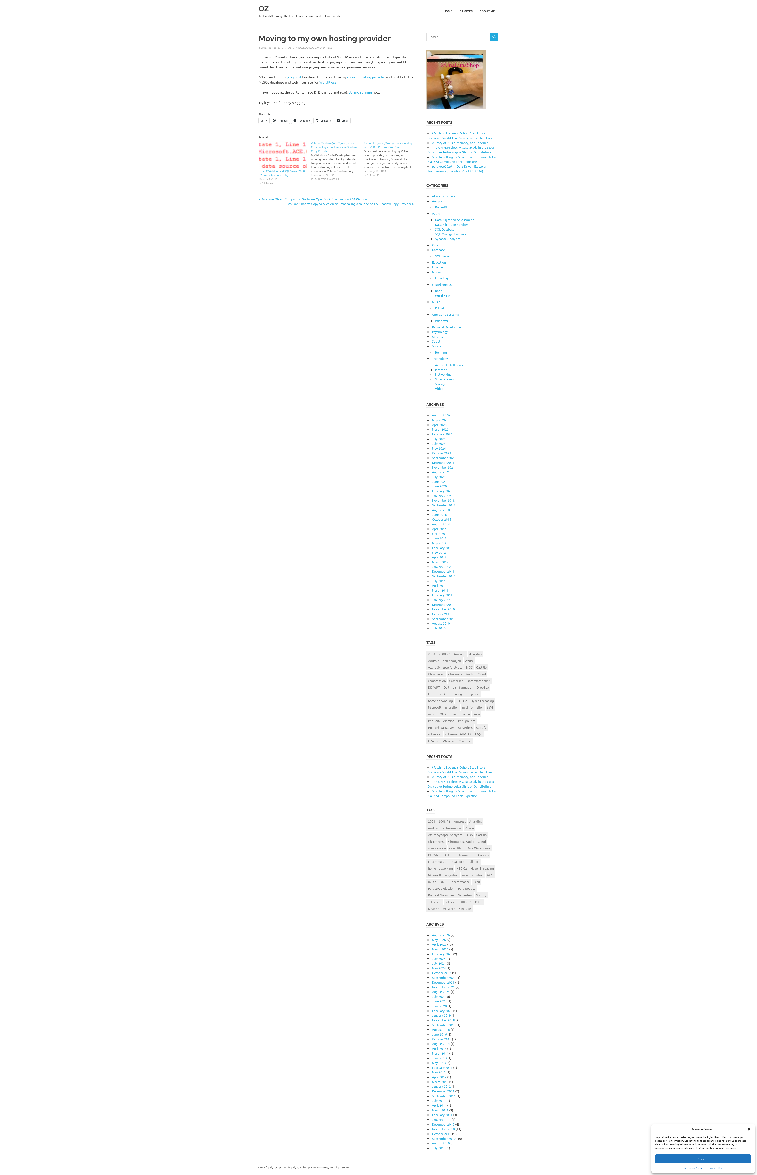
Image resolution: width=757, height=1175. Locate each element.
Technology (440, 358)
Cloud (482, 674)
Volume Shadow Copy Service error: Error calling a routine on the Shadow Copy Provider (349, 204)
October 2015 (441, 519)
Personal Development (448, 327)
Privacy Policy (714, 1168)
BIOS (469, 667)
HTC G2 (461, 701)
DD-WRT (434, 687)
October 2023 (441, 453)
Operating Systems (445, 314)
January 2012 (441, 566)
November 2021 (443, 467)
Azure (436, 213)
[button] (749, 1129)
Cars (435, 245)
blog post (294, 77)
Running (441, 352)
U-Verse (433, 741)
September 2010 (444, 619)
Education (439, 262)
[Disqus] (336, 267)
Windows (441, 321)
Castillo (481, 667)
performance (461, 714)
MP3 (490, 707)
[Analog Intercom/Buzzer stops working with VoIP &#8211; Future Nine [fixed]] (390, 159)
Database (438, 250)
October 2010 (441, 614)
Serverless (465, 727)
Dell (446, 687)
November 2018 (443, 500)
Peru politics (466, 721)
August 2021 (441, 472)
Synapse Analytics (447, 239)
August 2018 (441, 510)
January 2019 (441, 495)
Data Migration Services (451, 224)
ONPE (444, 714)
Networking (443, 374)
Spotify (481, 727)
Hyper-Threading (482, 701)
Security (437, 336)
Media (436, 272)
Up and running (360, 92)
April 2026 (439, 425)
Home (448, 11)
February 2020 (442, 491)
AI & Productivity (444, 196)
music (432, 714)
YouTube (465, 741)
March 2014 (440, 533)
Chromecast (436, 674)
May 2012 (439, 552)
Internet (441, 369)
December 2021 (443, 462)
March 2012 (440, 562)
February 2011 (442, 595)
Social (436, 341)
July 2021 (439, 477)
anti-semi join (452, 661)
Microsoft (434, 707)
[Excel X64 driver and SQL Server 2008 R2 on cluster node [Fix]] (283, 155)
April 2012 (439, 557)
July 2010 (439, 628)
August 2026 (441, 415)
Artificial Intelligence (449, 365)
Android (433, 661)
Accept (703, 1159)
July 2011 (439, 581)
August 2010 (441, 623)
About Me (487, 11)
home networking (440, 701)
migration (452, 707)
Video (439, 388)
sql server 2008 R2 (458, 734)
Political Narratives (441, 727)
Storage (440, 384)
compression (437, 681)
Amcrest (460, 654)
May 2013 (439, 543)
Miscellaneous (306, 47)
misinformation (473, 707)
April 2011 (439, 585)
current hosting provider (366, 77)
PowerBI (441, 207)
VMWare (449, 741)
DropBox (483, 687)
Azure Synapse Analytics (445, 667)
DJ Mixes (466, 11)
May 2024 (439, 448)
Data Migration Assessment (454, 220)
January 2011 (441, 600)
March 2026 (440, 429)
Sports (436, 346)
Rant (438, 291)
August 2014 (441, 524)
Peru (476, 714)
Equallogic (457, 694)
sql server (435, 734)
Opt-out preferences (694, 1168)
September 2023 (444, 458)
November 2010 (443, 609)
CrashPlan (456, 681)
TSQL (478, 734)
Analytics (438, 201)
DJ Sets (440, 308)
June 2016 (439, 514)
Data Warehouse (478, 681)
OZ (264, 8)
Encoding (441, 278)
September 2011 (444, 576)
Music (436, 302)
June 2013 (439, 538)
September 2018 (444, 505)
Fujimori (473, 694)
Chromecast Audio (461, 674)
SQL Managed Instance (451, 234)
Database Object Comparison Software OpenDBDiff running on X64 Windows (315, 199)
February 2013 (442, 548)
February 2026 (442, 434)
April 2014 (439, 529)
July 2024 (439, 443)
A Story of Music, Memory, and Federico (460, 143)
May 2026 (439, 420)
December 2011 (443, 571)
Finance (437, 267)
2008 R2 (444, 654)
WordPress (324, 47)
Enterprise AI (437, 694)
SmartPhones (444, 379)
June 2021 (439, 481)
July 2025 (439, 439)
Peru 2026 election (441, 721)
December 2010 (443, 604)
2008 (431, 654)
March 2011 (440, 590)
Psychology (440, 332)
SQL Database (445, 229)
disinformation (463, 687)
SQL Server (443, 256)
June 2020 (439, 486)
